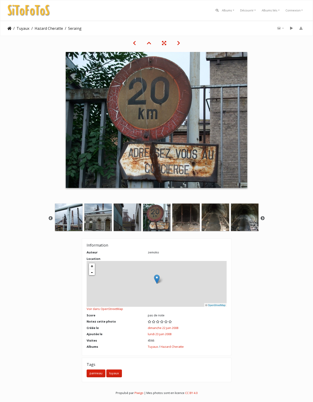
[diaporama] (291, 28)
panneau (96, 373)
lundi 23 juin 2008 (159, 334)
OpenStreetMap (216, 305)
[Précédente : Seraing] (134, 43)
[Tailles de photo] (280, 28)
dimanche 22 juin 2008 (163, 328)
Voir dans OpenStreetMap (105, 309)
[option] (68, 217)
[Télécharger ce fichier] (301, 28)
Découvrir (247, 10)
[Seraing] (157, 279)
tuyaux (114, 373)
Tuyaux (23, 28)
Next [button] (262, 218)
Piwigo (139, 393)
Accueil (9, 28)
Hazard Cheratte (49, 28)
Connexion (293, 10)
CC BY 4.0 (191, 393)
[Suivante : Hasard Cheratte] (179, 43)
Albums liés (269, 10)
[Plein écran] (164, 43)
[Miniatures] (148, 43)
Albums (227, 10)
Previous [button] (50, 218)
